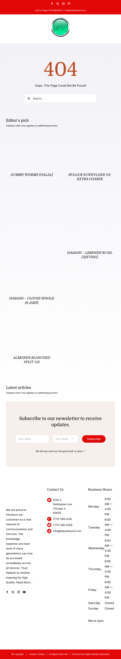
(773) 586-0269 (62, 525)
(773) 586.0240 (62, 519)
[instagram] (18, 592)
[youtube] (24, 592)
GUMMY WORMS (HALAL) (31, 175)
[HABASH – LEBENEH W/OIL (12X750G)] (89, 197)
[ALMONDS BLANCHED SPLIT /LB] (29, 321)
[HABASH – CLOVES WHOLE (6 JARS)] (31, 197)
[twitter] (13, 592)
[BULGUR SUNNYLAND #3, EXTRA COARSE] (89, 136)
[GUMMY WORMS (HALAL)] (31, 136)
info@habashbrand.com (75, 10)
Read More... (24, 582)
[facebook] (7, 592)
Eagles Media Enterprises (97, 654)
